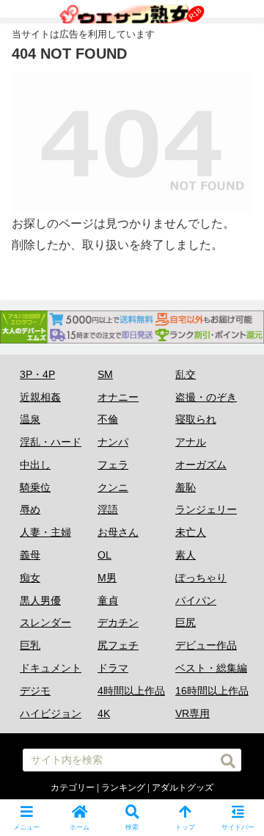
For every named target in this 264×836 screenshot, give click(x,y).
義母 (30, 555)
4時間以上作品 (131, 691)
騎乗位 (35, 487)
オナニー (118, 397)
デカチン (118, 622)
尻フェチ (118, 645)
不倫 (108, 419)
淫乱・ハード (50, 442)
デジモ (35, 691)
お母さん (118, 532)
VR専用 (192, 713)
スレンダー (45, 622)
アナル (190, 442)
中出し (35, 464)
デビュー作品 (206, 645)
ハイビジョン (50, 713)
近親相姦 (40, 397)
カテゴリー (73, 787)
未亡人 (190, 532)
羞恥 (185, 487)
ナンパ (113, 442)
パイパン (195, 600)
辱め (30, 509)
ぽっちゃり (201, 578)
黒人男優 (40, 600)
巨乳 (30, 645)
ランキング (123, 787)
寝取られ (195, 419)
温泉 (30, 419)
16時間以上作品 (212, 691)
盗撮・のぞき (206, 397)
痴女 (30, 578)
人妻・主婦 (45, 532)
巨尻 (185, 622)
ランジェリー (206, 509)
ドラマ (113, 668)
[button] (237, 754)
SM (105, 374)
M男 (107, 578)
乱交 (185, 374)
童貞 (108, 600)
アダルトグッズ (182, 787)
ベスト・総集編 (211, 668)
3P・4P (37, 374)
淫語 (108, 509)
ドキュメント (50, 668)
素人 (185, 555)
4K (104, 713)
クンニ (113, 487)
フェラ (113, 464)
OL (104, 555)
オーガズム (201, 464)
